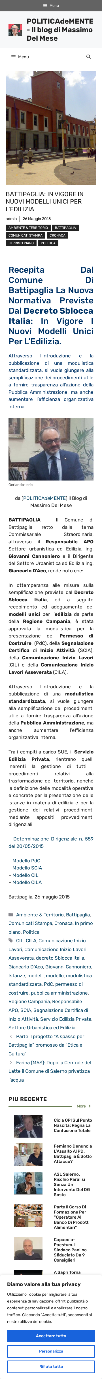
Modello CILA (27, 882)
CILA (31, 940)
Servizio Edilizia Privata (65, 1019)
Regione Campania (29, 1001)
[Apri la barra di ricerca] (88, 56)
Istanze (16, 975)
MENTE (58, 498)
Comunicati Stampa (25, 235)
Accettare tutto (51, 1336)
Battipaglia (65, 228)
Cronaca (57, 235)
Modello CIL (25, 875)
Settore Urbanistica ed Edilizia (41, 1027)
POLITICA (33, 498)
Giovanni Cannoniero (68, 967)
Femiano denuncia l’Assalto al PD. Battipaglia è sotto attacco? (73, 1154)
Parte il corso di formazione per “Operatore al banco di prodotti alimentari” (72, 1217)
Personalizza (51, 1351)
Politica (48, 243)
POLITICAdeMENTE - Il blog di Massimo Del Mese (60, 29)
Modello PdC (26, 861)
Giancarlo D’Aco (25, 967)
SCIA (25, 1010)
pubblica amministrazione (59, 993)
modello (55, 975)
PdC (48, 984)
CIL (20, 940)
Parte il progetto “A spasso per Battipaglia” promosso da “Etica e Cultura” (46, 1045)
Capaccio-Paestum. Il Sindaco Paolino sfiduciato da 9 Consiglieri (70, 1250)
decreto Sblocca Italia (60, 958)
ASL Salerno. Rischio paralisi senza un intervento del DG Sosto (72, 1184)
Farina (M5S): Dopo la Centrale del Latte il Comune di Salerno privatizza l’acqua (49, 1071)
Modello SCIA (27, 868)
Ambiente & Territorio (28, 228)
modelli (35, 975)
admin (11, 218)
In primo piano (21, 243)
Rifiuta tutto (51, 1366)
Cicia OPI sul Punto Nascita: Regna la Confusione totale (73, 1125)
